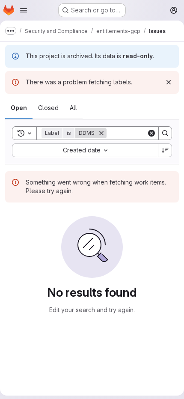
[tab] (19, 108)
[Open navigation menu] (23, 10)
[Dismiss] (168, 82)
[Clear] (151, 133)
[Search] (165, 133)
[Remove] (101, 133)
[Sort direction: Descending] (165, 150)
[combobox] (85, 150)
